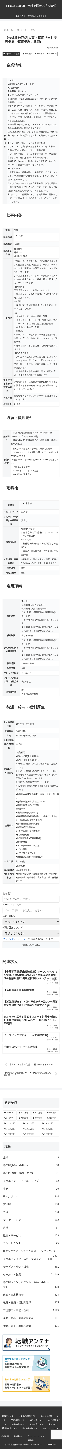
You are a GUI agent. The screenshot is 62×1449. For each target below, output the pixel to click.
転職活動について (13, 927)
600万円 (53, 54)
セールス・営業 (12, 54)
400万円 (28, 54)
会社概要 (5, 1436)
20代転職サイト (17, 1420)
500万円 (40, 54)
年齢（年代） (10, 916)
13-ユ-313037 (36, 1444)
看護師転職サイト (9, 1428)
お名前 (7, 893)
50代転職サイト (18, 1424)
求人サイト (53, 1424)
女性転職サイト (36, 1424)
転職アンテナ (8, 1416)
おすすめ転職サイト (27, 1416)
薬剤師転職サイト (30, 1428)
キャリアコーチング (51, 1428)
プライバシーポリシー (15, 939)
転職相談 (18, 1436)
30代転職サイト (36, 1420)
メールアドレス (12, 904)
